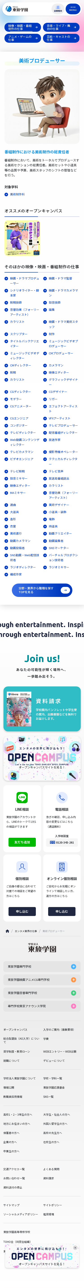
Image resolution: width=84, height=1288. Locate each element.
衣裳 (13, 526)
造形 (13, 519)
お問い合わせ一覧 (14, 1178)
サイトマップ (11, 1205)
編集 (52, 309)
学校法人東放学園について (19, 1078)
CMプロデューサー (61, 353)
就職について (11, 1060)
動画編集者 (56, 541)
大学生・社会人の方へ (56, 1114)
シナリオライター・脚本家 (24, 292)
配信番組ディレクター (63, 432)
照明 (13, 372)
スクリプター (19, 334)
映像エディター (59, 372)
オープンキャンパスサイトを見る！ (42, 1264)
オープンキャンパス (15, 1029)
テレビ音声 (56, 471)
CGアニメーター (20, 406)
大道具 (14, 512)
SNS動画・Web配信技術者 (24, 557)
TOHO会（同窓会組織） (17, 1242)
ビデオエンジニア (21, 459)
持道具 (53, 526)
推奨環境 (48, 1214)
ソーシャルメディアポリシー (20, 1214)
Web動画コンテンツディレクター (24, 442)
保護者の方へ (11, 1133)
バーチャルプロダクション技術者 (63, 557)
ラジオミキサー (59, 567)
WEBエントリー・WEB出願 (59, 1051)
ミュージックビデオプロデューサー (63, 343)
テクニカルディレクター (63, 461)
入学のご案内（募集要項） (59, 1029)
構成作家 (16, 574)
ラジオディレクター (23, 567)
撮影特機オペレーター (63, 452)
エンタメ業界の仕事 (26, 931)
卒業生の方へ (11, 1151)
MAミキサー (18, 493)
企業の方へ (10, 1142)
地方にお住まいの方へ (16, 1123)
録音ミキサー (19, 478)
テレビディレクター (23, 432)
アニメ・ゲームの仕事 (20, 38)
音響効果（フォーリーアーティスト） (24, 312)
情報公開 (8, 1087)
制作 (52, 334)
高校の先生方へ (52, 1133)
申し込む (22, 911)
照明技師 (16, 302)
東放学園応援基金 (54, 1087)
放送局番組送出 (59, 478)
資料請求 (48, 1178)
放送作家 (54, 440)
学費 (46, 1039)
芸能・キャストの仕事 (58, 38)
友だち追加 (22, 842)
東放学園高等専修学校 (16, 1232)
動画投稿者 (17, 548)
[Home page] (7, 931)
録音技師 (54, 302)
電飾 (52, 519)
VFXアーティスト (60, 418)
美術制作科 (17, 194)
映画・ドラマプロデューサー (24, 280)
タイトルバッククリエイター (24, 343)
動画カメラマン (20, 541)
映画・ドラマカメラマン (63, 292)
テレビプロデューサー (63, 425)
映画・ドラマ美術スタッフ (63, 324)
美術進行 (16, 533)
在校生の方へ (51, 1142)
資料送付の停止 (12, 1187)
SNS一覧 (48, 1096)
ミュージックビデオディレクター (24, 355)
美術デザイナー (59, 505)
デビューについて (54, 1060)
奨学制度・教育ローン (16, 1051)
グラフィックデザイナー (63, 382)
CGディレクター (20, 391)
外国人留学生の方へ (55, 1123)
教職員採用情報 (12, 1096)
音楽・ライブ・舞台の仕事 (58, 27)
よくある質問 (51, 1169)
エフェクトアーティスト (63, 408)
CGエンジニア (19, 418)
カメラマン (56, 365)
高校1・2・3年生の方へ (17, 1114)
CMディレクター (20, 365)
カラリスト (17, 321)
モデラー (16, 399)
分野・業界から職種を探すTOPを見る (36, 590)
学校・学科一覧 (52, 1078)
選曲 (13, 505)
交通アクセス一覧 (14, 1169)
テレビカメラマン (21, 452)
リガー (53, 399)
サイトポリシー (52, 1205)
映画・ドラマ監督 (60, 278)
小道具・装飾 (57, 512)
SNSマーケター (59, 548)
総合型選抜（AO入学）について (21, 1040)
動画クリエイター (60, 533)
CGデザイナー (58, 391)
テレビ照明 (17, 471)
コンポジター (19, 425)
